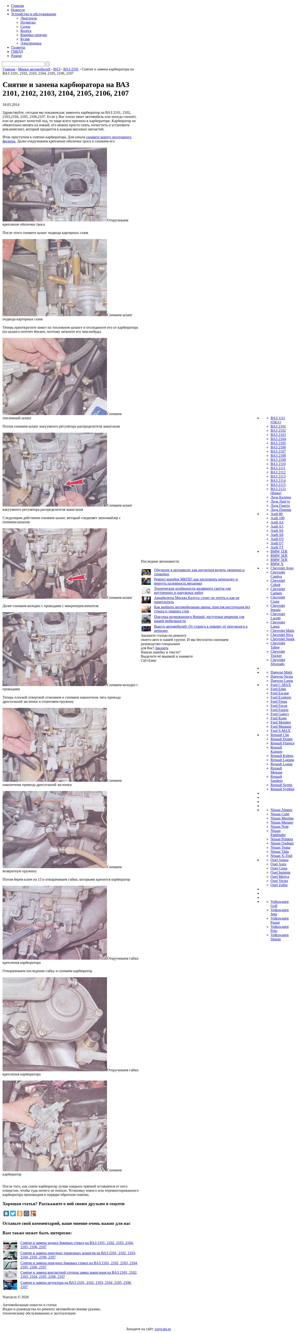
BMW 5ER (279, 560)
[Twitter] (13, 1213)
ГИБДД (17, 52)
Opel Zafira (279, 885)
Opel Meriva (280, 877)
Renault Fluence (282, 743)
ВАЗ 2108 (278, 455)
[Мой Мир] (26, 1213)
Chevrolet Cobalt (278, 583)
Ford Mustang (281, 726)
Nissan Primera (282, 839)
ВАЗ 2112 (278, 472)
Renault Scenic (282, 785)
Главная (17, 6)
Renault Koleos (282, 756)
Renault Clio (280, 735)
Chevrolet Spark (282, 639)
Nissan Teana (280, 847)
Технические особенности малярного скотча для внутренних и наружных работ (192, 590)
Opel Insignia (280, 872)
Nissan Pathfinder (278, 833)
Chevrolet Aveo (282, 568)
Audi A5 (277, 526)
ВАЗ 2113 (278, 476)
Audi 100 (277, 518)
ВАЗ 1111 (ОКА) (278, 420)
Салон (25, 26)
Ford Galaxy (280, 714)
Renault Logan (281, 764)
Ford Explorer (281, 697)
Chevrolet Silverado (278, 662)
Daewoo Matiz (281, 672)
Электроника (30, 43)
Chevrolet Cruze (278, 599)
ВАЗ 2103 (278, 435)
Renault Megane (276, 770)
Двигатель (28, 18)
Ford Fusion (279, 710)
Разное (16, 56)
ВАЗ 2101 (278, 426)
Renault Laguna (282, 760)
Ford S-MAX (281, 731)
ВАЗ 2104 (278, 439)
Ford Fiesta (279, 701)
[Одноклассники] (20, 1213)
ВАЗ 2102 (278, 430)
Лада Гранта (280, 505)
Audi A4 (277, 522)
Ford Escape (280, 693)
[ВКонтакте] (6, 1213)
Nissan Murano (282, 822)
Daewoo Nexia (282, 676)
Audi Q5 (277, 539)
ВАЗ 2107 (278, 451)
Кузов (25, 39)
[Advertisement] (175, 732)
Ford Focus (279, 706)
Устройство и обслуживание (33, 14)
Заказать (161, 648)
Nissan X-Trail (281, 856)
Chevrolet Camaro (278, 591)
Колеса (25, 31)
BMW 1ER (279, 551)
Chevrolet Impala (278, 608)
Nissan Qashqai (282, 843)
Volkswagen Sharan (280, 937)
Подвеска (28, 22)
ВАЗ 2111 (278, 468)
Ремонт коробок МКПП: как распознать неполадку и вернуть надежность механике (196, 581)
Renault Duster (282, 739)
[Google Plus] (33, 1213)
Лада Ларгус (280, 501)
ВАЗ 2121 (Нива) (278, 491)
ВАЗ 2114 (278, 480)
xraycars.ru (163, 1329)
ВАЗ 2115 (278, 485)
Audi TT (277, 547)
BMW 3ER (279, 556)
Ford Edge (278, 689)
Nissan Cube (280, 814)
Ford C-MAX (281, 685)
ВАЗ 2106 (278, 447)
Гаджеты (18, 47)
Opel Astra (278, 864)
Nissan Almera (281, 810)
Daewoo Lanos (282, 681)
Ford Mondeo (281, 722)
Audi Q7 (277, 543)
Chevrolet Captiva (278, 574)
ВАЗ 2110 (278, 464)
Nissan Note (280, 827)
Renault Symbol (282, 789)
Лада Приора (281, 510)
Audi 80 (277, 514)
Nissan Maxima (282, 818)
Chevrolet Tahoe (278, 645)
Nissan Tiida (280, 852)
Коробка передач (33, 35)
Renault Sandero (277, 779)
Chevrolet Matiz (282, 631)
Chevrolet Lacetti (278, 616)
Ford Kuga (279, 718)
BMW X (277, 564)
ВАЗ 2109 (278, 460)
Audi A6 (277, 531)
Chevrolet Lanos (278, 624)
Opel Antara (279, 860)
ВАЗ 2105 (278, 443)
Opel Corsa (279, 868)
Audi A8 (277, 535)
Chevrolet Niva (282, 635)
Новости (18, 10)
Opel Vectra (279, 881)
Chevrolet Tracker (278, 653)
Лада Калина (281, 497)
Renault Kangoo (276, 749)
